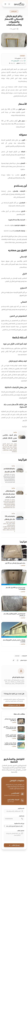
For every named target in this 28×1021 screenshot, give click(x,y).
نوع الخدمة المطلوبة (19, 823)
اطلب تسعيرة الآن (13, 705)
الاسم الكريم (21, 808)
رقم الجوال (21, 816)
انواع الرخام (17, 655)
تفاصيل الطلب (20, 830)
